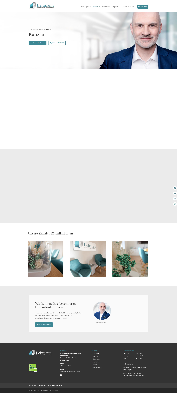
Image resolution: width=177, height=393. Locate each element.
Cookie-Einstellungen (55, 385)
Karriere (95, 365)
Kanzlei (95, 7)
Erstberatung (143, 7)
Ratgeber (115, 7)
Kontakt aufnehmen (37, 43)
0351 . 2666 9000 (129, 7)
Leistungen (85, 7)
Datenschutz (42, 385)
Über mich (106, 7)
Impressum (32, 385)
